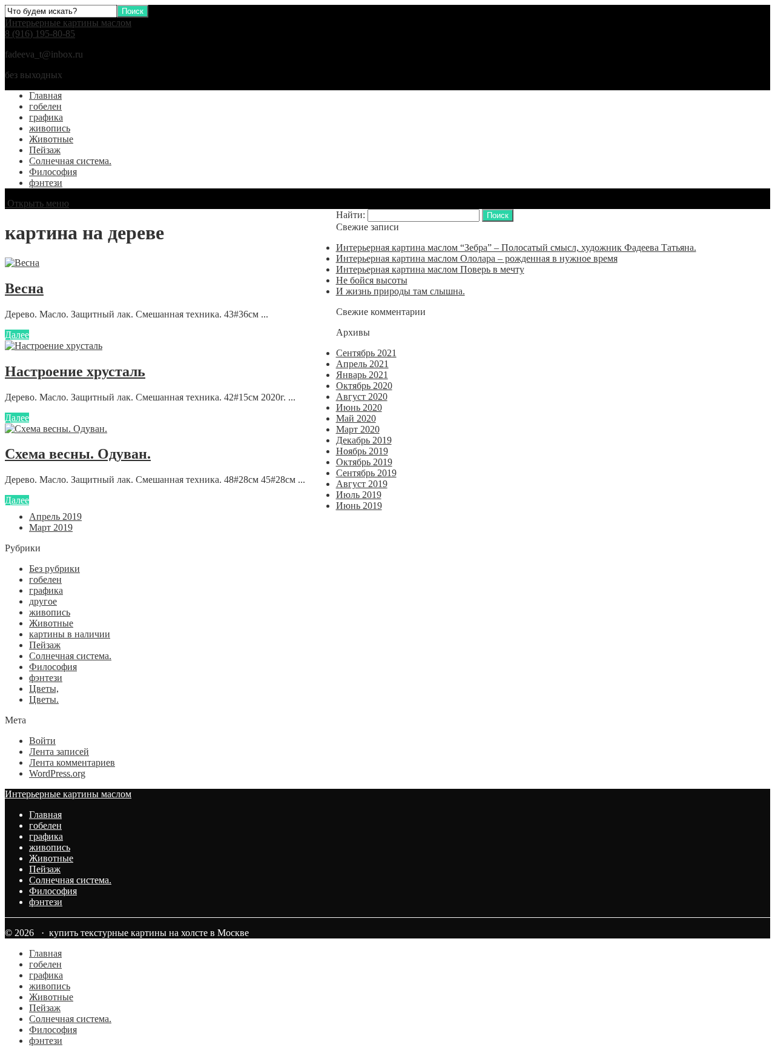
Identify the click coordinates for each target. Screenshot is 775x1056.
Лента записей (59, 751)
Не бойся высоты (371, 280)
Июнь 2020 (359, 407)
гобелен (45, 106)
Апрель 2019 (55, 516)
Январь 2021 (362, 375)
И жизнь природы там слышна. (400, 291)
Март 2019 (51, 527)
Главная (45, 95)
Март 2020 (358, 429)
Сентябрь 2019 (366, 473)
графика (46, 117)
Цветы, (44, 688)
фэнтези (45, 183)
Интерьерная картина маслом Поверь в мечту (430, 269)
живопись (49, 128)
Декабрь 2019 (364, 440)
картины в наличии (69, 634)
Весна (24, 288)
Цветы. (44, 699)
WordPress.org (57, 773)
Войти (42, 741)
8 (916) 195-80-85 (40, 33)
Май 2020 (356, 418)
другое (43, 601)
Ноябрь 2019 (362, 451)
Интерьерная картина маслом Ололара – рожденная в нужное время (477, 258)
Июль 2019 (358, 495)
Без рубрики (54, 568)
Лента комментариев (72, 762)
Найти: (350, 215)
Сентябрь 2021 (366, 353)
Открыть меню (37, 203)
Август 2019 (362, 484)
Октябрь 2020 (364, 385)
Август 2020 (362, 396)
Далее (17, 335)
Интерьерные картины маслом (68, 23)
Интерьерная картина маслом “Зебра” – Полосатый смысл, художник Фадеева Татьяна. (516, 247)
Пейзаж (45, 150)
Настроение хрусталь (75, 371)
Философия (53, 172)
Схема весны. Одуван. (78, 454)
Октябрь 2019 (364, 462)
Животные (51, 139)
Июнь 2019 (359, 505)
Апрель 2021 (362, 364)
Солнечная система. (70, 161)
